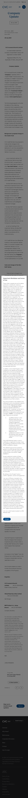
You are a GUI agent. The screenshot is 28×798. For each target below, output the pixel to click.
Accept (7, 519)
